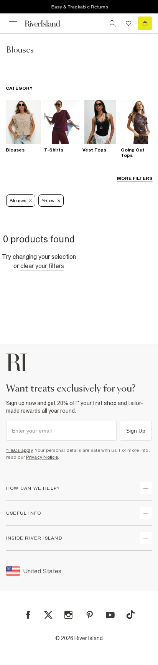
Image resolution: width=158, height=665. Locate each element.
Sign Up (135, 431)
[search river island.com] (113, 23)
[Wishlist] (128, 23)
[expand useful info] (146, 513)
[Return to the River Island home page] (48, 23)
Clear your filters (42, 265)
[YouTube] (110, 615)
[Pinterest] (89, 615)
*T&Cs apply (19, 450)
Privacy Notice (42, 457)
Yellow (48, 200)
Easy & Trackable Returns (78, 7)
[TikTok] (130, 614)
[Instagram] (68, 615)
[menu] (13, 23)
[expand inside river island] (146, 538)
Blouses (18, 200)
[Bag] (145, 23)
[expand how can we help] (146, 488)
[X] (48, 615)
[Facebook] (28, 615)
